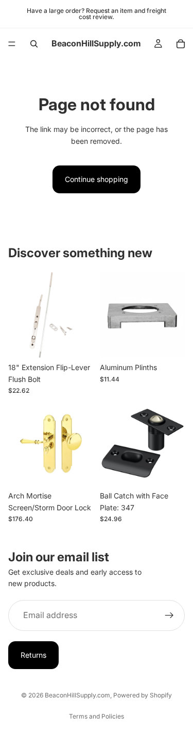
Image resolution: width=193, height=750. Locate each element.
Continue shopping (96, 179)
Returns (33, 655)
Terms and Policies (96, 716)
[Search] (34, 43)
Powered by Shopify (142, 695)
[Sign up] (169, 615)
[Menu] (12, 44)
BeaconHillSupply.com (77, 695)
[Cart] (180, 43)
